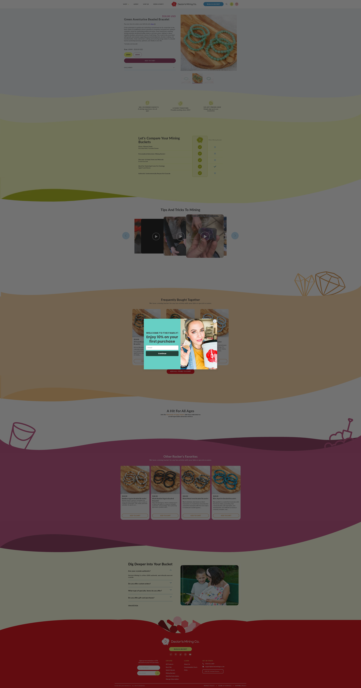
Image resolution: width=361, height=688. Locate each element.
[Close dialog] (214, 321)
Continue (162, 353)
